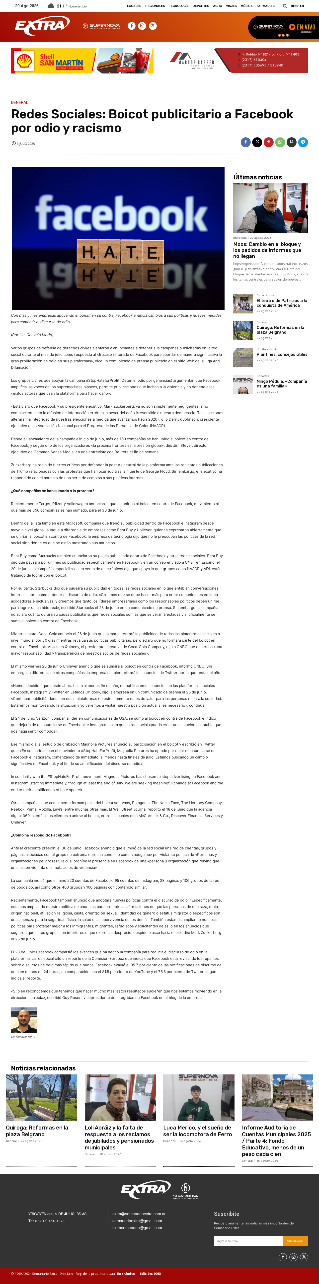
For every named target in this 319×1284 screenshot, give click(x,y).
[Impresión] (292, 142)
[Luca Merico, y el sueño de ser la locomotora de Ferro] (199, 1097)
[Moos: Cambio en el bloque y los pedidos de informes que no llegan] (270, 208)
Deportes (263, 376)
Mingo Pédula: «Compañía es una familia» (282, 383)
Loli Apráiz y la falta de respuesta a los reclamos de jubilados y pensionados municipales (119, 1137)
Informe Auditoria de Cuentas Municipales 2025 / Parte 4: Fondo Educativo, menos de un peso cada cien (276, 1140)
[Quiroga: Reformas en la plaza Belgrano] (243, 330)
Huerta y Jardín (267, 349)
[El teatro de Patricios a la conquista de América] (243, 303)
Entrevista (240, 237)
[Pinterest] (269, 142)
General (19, 103)
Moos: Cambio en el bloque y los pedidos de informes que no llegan (267, 250)
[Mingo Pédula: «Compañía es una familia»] (243, 384)
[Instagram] (142, 26)
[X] (153, 26)
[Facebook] (132, 26)
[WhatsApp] (280, 142)
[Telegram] (303, 142)
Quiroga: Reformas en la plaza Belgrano (280, 330)
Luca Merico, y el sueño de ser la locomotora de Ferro (197, 1130)
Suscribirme (295, 1241)
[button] (291, 6)
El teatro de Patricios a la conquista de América (282, 303)
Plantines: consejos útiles (282, 354)
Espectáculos (265, 295)
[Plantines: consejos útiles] (243, 357)
